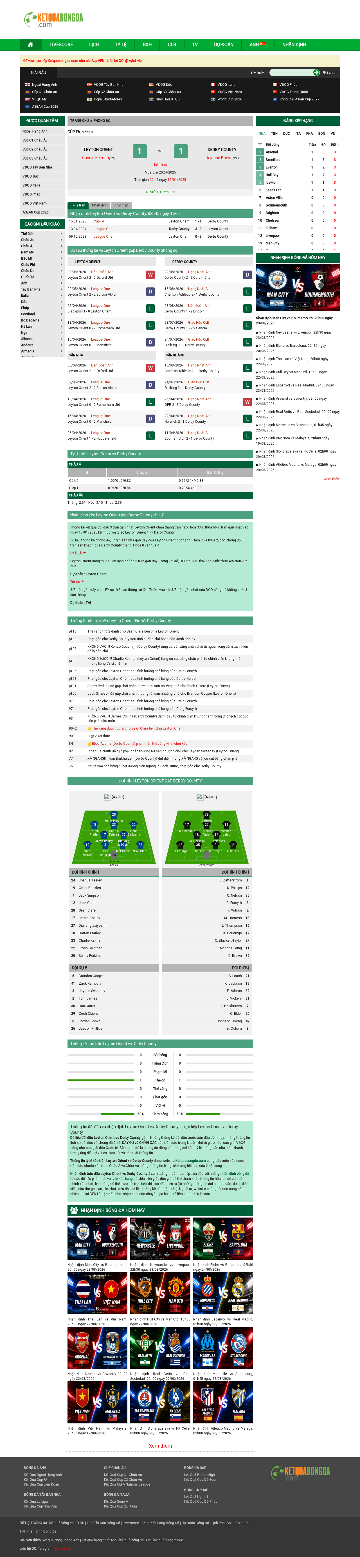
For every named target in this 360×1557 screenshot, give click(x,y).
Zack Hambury (90, 984)
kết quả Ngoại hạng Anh (60, 1540)
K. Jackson (233, 984)
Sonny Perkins (90, 956)
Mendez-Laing (231, 948)
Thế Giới (27, 234)
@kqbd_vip (62, 1549)
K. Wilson (235, 910)
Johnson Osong (229, 1021)
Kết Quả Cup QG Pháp (200, 1502)
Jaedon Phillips (90, 1028)
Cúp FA (99, 221)
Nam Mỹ (27, 252)
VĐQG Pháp (31, 194)
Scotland (28, 314)
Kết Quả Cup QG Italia (120, 1506)
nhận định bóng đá (234, 1174)
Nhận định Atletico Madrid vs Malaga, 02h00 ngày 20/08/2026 (223, 1428)
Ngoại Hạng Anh (35, 131)
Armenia (27, 351)
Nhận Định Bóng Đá (41, 1531)
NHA (262, 134)
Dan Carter (87, 1006)
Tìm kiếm (258, 73)
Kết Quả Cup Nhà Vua (40, 1506)
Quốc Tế (27, 277)
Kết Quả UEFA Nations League (127, 1484)
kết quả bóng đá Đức (135, 1540)
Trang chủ (79, 121)
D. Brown (235, 956)
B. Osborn (234, 1028)
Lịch (94, 44)
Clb (172, 44)
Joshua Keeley (90, 880)
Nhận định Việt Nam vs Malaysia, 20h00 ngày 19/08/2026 (97, 1428)
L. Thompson (232, 926)
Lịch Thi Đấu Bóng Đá (103, 1523)
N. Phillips (234, 888)
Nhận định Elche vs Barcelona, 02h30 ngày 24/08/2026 (223, 1264)
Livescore (61, 44)
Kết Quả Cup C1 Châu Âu (123, 1475)
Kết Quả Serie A (116, 1502)
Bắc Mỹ (27, 258)
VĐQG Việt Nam (34, 203)
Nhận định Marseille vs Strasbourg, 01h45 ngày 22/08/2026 (223, 1374)
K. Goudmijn (232, 933)
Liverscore (131, 1523)
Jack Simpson (90, 895)
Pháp (25, 308)
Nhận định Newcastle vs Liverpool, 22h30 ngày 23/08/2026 (160, 1264)
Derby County (218, 221)
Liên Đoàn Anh (102, 272)
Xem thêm (160, 1446)
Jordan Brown (89, 1021)
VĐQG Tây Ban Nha (37, 167)
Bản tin (332, 73)
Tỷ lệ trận (78, 205)
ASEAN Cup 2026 (35, 212)
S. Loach (235, 976)
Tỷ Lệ (121, 44)
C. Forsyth (234, 903)
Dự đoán (223, 44)
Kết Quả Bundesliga (199, 1475)
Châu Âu (27, 240)
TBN (274, 134)
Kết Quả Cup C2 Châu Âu (123, 1480)
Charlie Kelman (90, 940)
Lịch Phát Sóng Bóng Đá (230, 1523)
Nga (24, 333)
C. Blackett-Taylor (228, 940)
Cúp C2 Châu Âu (35, 149)
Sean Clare (87, 910)
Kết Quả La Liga (36, 1502)
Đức (24, 302)
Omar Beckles (90, 888)
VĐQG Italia (31, 185)
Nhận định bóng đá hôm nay (298, 257)
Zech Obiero (88, 1014)
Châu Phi (28, 265)
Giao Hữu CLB (198, 323)
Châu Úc (27, 271)
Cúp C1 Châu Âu (35, 140)
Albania (27, 339)
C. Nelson (234, 895)
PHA (309, 134)
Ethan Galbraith (90, 948)
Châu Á (26, 246)
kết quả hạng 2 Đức (168, 1540)
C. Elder (236, 1014)
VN (333, 134)
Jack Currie (87, 903)
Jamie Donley (89, 918)
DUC (286, 134)
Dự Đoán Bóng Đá (195, 1523)
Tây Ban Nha (30, 289)
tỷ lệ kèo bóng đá (125, 1179)
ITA (298, 134)
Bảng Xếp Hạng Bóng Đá (160, 1523)
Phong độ (102, 121)
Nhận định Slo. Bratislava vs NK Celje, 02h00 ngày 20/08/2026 (160, 1428)
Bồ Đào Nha (30, 320)
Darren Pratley (90, 933)
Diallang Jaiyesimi (93, 926)
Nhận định (294, 44)
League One (103, 229)
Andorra (27, 345)
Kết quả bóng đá (61, 1523)
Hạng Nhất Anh (200, 272)
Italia (25, 296)
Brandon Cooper (91, 976)
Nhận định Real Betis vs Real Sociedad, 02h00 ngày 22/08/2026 (160, 1374)
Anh (24, 283)
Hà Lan (26, 326)
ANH (255, 44)
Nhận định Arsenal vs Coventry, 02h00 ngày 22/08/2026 (97, 1374)
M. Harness (233, 918)
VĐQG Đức (30, 176)
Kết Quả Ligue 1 (196, 1497)
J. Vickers (234, 998)
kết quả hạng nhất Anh (99, 1540)
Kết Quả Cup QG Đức (200, 1480)
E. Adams (234, 991)
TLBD (80, 1523)
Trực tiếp (121, 205)
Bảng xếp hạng (298, 120)
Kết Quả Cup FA (35, 1480)
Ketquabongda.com (191, 1161)
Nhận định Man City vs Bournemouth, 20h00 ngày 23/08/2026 (97, 1264)
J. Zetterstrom (230, 880)
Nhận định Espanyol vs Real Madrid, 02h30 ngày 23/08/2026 (223, 1319)
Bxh (147, 44)
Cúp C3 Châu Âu (35, 158)
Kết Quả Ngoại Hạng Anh (43, 1475)
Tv (195, 44)
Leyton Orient (179, 221)
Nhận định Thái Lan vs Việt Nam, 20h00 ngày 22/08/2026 (97, 1319)
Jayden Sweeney (92, 991)
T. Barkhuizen (231, 1006)
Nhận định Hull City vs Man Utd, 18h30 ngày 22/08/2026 (160, 1319)
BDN (321, 134)
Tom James (88, 998)
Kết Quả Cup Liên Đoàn (41, 1484)
